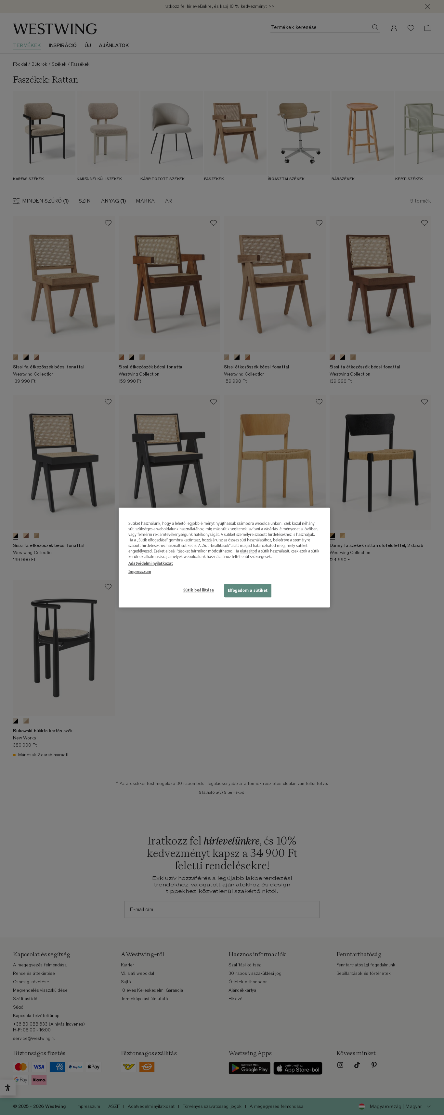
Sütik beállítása (198, 590)
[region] (224, 557)
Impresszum (139, 571)
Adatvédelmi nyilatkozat (150, 563)
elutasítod (248, 551)
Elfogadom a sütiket (248, 590)
